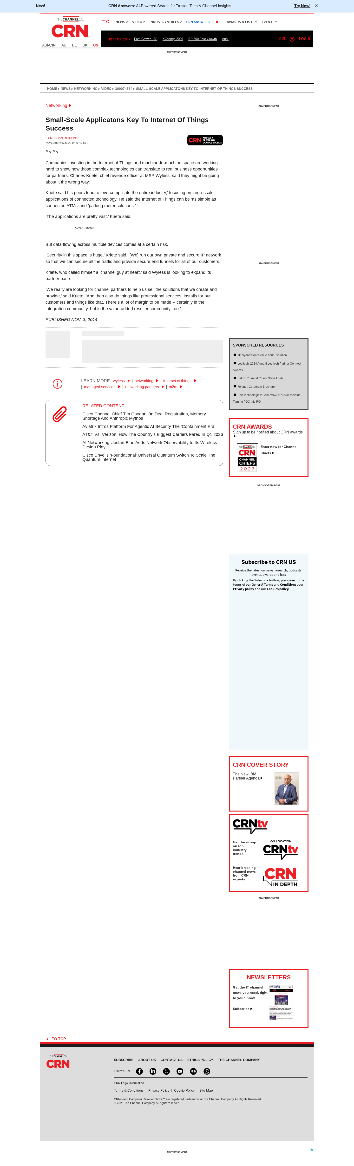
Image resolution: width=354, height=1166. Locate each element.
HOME (52, 89)
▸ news (64, 89)
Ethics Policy (200, 1060)
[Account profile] (292, 39)
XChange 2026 (173, 39)
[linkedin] (152, 1071)
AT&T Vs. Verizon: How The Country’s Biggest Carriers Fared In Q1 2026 (152, 434)
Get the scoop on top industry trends (244, 848)
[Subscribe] (281, 1020)
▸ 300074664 (121, 89)
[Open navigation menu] (106, 22)
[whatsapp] (206, 1071)
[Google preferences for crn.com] (205, 140)
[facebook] (139, 1071)
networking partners (142, 387)
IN (54, 45)
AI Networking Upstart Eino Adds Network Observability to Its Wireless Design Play (149, 444)
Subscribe (241, 1009)
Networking (56, 105)
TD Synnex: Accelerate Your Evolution (262, 355)
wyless (119, 381)
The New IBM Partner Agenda (246, 776)
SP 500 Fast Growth (202, 39)
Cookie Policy (184, 1090)
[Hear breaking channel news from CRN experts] (280, 876)
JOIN (281, 39)
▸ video (104, 89)
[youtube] (179, 1071)
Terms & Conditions (129, 1090)
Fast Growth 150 (145, 39)
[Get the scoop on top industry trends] (280, 850)
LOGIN (304, 39)
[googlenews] (193, 1071)
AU (63, 45)
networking (144, 381)
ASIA (46, 45)
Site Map (206, 1090)
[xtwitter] (166, 1071)
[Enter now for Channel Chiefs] (249, 470)
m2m (173, 387)
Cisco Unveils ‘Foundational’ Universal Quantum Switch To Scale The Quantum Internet (148, 457)
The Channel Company (239, 1060)
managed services (100, 387)
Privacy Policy (158, 1090)
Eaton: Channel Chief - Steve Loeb (260, 378)
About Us (147, 1060)
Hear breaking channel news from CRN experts (244, 873)
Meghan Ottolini (63, 138)
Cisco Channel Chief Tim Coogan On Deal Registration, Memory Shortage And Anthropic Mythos (144, 416)
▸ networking (84, 89)
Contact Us (172, 1060)
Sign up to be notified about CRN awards (268, 432)
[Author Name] (58, 354)
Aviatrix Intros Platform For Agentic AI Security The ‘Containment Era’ (148, 426)
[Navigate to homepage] (70, 38)
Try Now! (302, 6)
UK (85, 45)
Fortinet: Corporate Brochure (256, 386)
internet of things (177, 381)
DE (74, 45)
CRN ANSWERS (198, 22)
